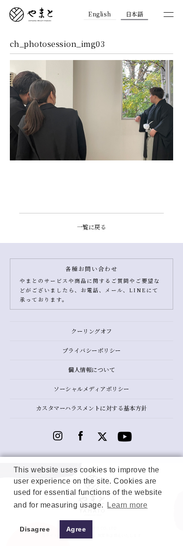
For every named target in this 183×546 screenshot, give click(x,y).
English (99, 14)
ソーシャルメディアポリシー (91, 389)
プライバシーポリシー (91, 350)
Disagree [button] (35, 529)
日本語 (135, 14)
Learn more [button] (127, 505)
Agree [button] (76, 529)
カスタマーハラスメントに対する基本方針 (91, 408)
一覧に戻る (92, 227)
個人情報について (91, 369)
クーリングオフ (91, 331)
